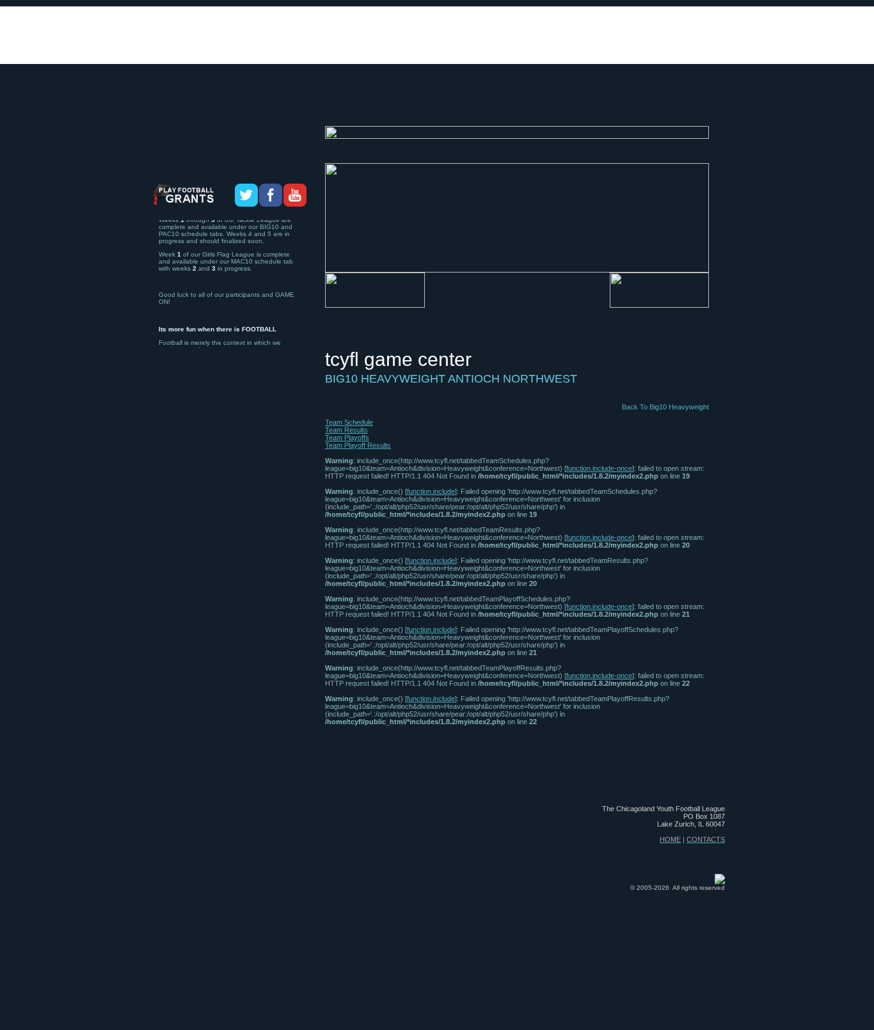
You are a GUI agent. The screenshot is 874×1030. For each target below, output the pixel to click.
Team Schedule (349, 422)
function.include (431, 491)
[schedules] (418, 103)
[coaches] (354, 103)
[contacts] (642, 103)
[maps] (547, 103)
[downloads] (489, 103)
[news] (589, 103)
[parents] (699, 103)
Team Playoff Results (358, 445)
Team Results (346, 430)
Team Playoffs (347, 437)
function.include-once (599, 468)
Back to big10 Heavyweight (665, 407)
